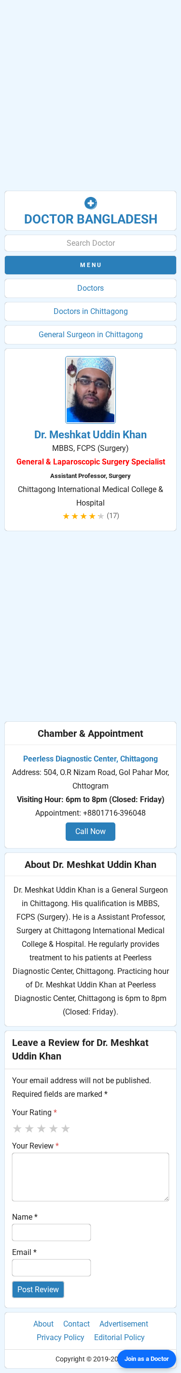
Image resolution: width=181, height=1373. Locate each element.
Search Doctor (91, 243)
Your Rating (34, 1112)
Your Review (35, 1145)
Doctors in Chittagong (91, 311)
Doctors (90, 288)
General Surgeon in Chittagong (91, 334)
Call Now (90, 831)
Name (25, 1217)
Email (24, 1252)
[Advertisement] (90, 95)
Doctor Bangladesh (90, 219)
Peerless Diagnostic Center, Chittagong (90, 758)
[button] (90, 265)
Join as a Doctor (147, 1358)
